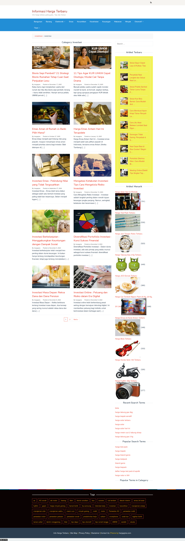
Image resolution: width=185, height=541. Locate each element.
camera (101, 500)
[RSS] (151, 2)
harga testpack (121, 459)
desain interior (125, 500)
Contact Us (105, 533)
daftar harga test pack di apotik (127, 471)
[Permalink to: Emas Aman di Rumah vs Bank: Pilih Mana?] (51, 113)
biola (117, 408)
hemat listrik (73, 506)
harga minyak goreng (57, 506)
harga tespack (120, 467)
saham (103, 516)
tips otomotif (86, 522)
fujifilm (35, 506)
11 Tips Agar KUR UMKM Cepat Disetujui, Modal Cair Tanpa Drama (92, 77)
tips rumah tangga (101, 522)
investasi (112, 506)
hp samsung (86, 506)
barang (63, 500)
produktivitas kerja (90, 516)
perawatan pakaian (56, 516)
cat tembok (112, 500)
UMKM (114, 522)
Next (75, 319)
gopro (44, 506)
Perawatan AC (114, 511)
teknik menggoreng (53, 522)
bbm (71, 500)
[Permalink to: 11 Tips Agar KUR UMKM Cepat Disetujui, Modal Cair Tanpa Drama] (92, 57)
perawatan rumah (73, 516)
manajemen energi (138, 506)
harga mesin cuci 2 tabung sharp (128, 432)
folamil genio (120, 463)
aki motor (53, 500)
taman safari (38, 522)
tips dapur (74, 522)
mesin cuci (71, 511)
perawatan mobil (129, 511)
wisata (132, 522)
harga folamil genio (122, 455)
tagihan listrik (137, 516)
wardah (123, 522)
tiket (65, 522)
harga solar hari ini (122, 428)
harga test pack (121, 446)
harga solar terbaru (123, 420)
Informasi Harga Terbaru (49, 11)
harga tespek (120, 451)
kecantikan (124, 506)
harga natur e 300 (122, 475)
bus (93, 500)
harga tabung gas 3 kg (124, 436)
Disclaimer (95, 533)
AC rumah (42, 500)
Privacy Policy (84, 533)
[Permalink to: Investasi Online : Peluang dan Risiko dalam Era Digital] (92, 276)
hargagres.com (125, 533)
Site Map (73, 533)
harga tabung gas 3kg (124, 412)
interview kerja (100, 506)
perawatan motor (39, 516)
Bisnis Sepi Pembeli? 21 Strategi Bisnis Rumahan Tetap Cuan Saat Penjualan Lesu (50, 77)
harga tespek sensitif (123, 416)
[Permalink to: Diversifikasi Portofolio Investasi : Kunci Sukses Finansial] (92, 221)
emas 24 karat (139, 500)
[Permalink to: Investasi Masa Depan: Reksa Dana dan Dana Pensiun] (51, 276)
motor (103, 511)
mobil (95, 511)
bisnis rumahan (82, 500)
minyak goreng (83, 511)
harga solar (119, 424)
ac (34, 500)
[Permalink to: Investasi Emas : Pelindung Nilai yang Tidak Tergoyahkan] (51, 165)
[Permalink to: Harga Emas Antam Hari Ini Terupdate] (92, 113)
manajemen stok (39, 511)
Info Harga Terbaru (61, 533)
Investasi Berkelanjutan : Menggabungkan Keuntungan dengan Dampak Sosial (48, 240)
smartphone (113, 516)
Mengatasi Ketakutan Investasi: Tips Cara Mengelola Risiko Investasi (91, 184)
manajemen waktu (56, 511)
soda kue (125, 516)
